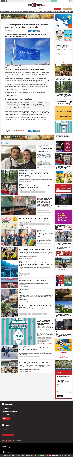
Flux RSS (4, 412)
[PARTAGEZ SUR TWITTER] (31, 31)
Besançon (21, 184)
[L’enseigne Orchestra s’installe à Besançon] (9, 283)
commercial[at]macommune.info (8, 432)
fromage (21, 299)
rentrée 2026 (44, 341)
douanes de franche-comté (32, 256)
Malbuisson (39, 145)
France (6, 22)
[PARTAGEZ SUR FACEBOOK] (29, 31)
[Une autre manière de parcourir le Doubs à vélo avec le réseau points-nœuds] (63, 262)
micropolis (30, 369)
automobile (8, 127)
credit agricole (27, 179)
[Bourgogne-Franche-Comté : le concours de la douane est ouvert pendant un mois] (9, 252)
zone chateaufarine (23, 284)
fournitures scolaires (48, 338)
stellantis (12, 127)
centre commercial (40, 338)
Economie (11, 22)
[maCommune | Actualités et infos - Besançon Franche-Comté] (36, 5)
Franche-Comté (22, 170)
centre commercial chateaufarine (25, 283)
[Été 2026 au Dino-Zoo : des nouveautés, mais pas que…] (63, 199)
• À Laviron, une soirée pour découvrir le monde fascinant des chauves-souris (63, 54)
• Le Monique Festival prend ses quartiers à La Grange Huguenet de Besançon (64, 50)
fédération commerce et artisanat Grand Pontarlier (37, 224)
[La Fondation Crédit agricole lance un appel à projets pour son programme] (9, 175)
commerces (26, 224)
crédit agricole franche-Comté (35, 179)
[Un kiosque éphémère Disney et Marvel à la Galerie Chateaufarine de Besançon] (9, 188)
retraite (25, 273)
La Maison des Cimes (41, 164)
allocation (21, 356)
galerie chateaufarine (41, 340)
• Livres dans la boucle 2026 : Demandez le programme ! (63, 62)
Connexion (67, 191)
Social (28, 346)
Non (59, 386)
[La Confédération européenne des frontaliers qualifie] (9, 265)
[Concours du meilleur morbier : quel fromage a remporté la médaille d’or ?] (18, 234)
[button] (69, 1)
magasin (42, 283)
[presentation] (56, 294)
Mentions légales (6, 414)
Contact (4, 406)
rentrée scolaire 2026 (36, 356)
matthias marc (48, 164)
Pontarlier (39, 196)
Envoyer (60, 396)
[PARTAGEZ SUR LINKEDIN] (34, 31)
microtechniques (36, 369)
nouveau (49, 212)
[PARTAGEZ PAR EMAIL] (36, 31)
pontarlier (21, 225)
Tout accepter (41, 455)
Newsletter (6, 418)
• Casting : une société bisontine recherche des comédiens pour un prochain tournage (63, 46)
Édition (38, 6)
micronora (26, 369)
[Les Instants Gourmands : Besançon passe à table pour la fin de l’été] (9, 308)
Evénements (31, 304)
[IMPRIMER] (38, 31)
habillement (38, 283)
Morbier (39, 230)
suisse (28, 273)
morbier (49, 243)
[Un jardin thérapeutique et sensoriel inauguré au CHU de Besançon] (63, 307)
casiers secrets (48, 337)
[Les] (9, 221)
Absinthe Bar (44, 210)
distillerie (45, 212)
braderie (43, 337)
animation (39, 337)
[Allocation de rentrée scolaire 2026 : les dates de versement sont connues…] (9, 350)
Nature (32, 170)
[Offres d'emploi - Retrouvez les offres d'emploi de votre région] (63, 104)
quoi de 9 (39, 341)
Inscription (60, 191)
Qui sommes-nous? (6, 408)
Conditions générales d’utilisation (9, 415)
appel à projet (22, 179)
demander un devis (7, 434)
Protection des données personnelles (10, 411)
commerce (21, 224)
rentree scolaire (28, 356)
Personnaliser (56, 455)
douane (25, 256)
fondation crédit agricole (45, 179)
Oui (58, 384)
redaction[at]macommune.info (7, 429)
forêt (51, 179)
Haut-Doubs (21, 261)
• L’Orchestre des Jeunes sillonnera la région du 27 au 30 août (63, 58)
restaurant (39, 165)
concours (39, 243)
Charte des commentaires (8, 409)
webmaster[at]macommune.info (8, 441)
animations (21, 369)
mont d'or (25, 299)
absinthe (39, 210)
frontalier (21, 273)
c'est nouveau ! (40, 212)
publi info (47, 340)
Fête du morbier (44, 243)
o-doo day (47, 224)
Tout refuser (48, 455)
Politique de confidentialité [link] (65, 455)
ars (24, 356)
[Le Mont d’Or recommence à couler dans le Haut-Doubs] (9, 294)
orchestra (46, 283)
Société (49, 145)
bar (47, 210)
